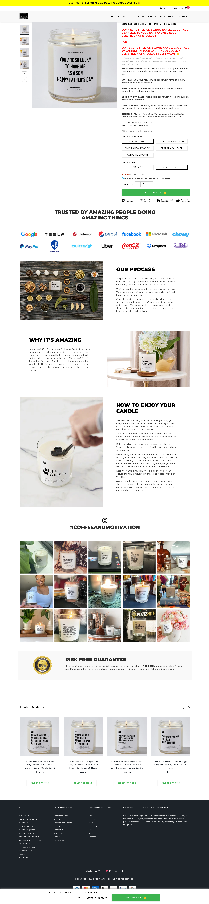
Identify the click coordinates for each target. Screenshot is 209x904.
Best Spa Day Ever (171, 148)
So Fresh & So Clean (171, 141)
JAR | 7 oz (137, 167)
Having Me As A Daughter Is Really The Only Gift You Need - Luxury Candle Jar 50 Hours (83, 765)
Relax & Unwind (137, 141)
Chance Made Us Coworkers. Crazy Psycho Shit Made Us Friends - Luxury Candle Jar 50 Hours (39, 765)
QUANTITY (128, 184)
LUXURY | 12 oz (171, 167)
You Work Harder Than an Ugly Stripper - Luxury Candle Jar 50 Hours (170, 765)
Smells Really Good (137, 148)
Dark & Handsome (137, 155)
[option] (74, 65)
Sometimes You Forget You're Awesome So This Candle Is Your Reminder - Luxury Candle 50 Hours (127, 765)
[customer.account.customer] (165, 8)
